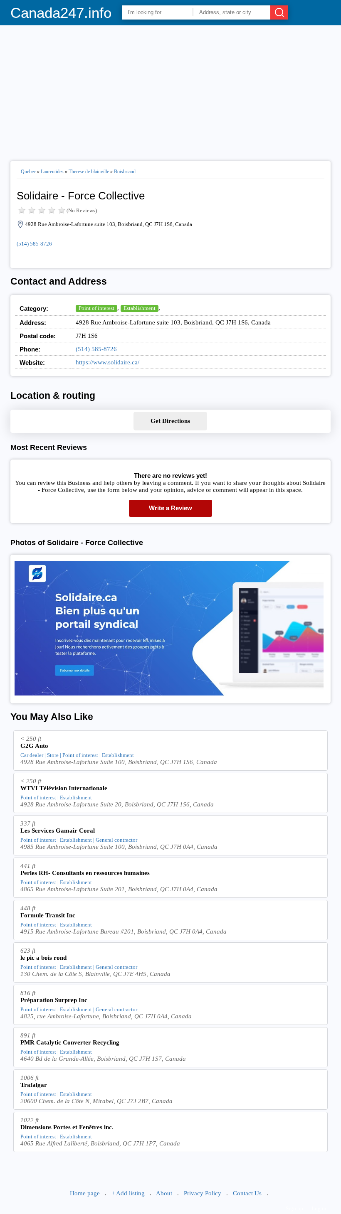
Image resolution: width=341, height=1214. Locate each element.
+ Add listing (128, 1193)
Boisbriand (125, 171)
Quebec (28, 171)
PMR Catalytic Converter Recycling (69, 1042)
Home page (85, 1193)
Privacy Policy (202, 1193)
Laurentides (52, 171)
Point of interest (96, 308)
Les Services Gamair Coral (57, 830)
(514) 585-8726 (34, 244)
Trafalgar (33, 1084)
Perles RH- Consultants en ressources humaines (85, 873)
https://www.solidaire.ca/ (107, 362)
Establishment (140, 308)
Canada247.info (60, 13)
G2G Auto (34, 745)
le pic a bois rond (43, 957)
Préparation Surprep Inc (53, 1000)
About (164, 1193)
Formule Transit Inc (47, 915)
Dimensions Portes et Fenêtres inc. (67, 1127)
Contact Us (247, 1193)
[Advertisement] (170, 90)
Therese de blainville (89, 171)
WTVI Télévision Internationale (63, 788)
